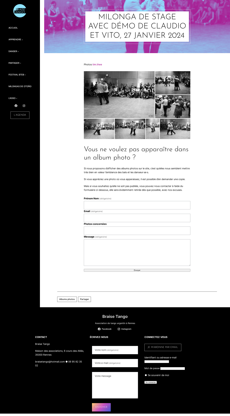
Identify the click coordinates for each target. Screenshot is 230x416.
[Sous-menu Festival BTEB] (25, 74)
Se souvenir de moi (158, 375)
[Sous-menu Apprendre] (22, 39)
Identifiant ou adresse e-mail (160, 357)
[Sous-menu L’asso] (16, 98)
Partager (84, 299)
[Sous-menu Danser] (18, 51)
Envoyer (137, 270)
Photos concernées (95, 224)
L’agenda (20, 115)
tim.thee (97, 64)
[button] (119, 94)
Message (95, 236)
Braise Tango (115, 316)
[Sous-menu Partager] (20, 63)
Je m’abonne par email (163, 347)
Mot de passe (152, 368)
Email (93, 211)
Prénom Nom (97, 198)
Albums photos (67, 299)
